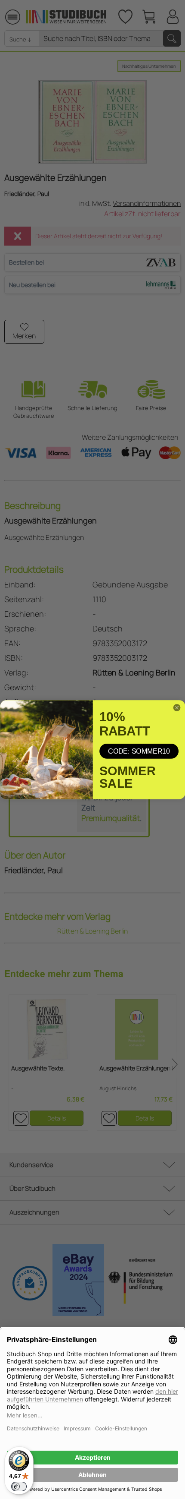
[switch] (19, 1486)
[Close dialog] (177, 707)
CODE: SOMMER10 (139, 751)
